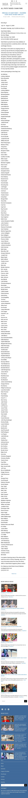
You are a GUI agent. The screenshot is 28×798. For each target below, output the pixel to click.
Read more (14, 573)
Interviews (3, 768)
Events (17, 16)
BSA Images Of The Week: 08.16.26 (7, 692)
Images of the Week (5, 771)
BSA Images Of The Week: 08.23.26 (7, 642)
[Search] (25, 701)
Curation (2, 776)
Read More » (11, 596)
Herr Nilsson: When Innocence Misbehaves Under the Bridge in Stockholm (20, 725)
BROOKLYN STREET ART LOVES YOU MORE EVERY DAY (15, 4)
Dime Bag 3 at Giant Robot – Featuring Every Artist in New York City (14, 13)
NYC (20, 16)
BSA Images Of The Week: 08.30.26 (7, 592)
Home (2, 763)
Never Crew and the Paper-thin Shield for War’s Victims (11, 626)
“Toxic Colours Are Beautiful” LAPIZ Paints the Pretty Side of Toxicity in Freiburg (20, 754)
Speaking (3, 782)
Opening (23, 16)
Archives (3, 779)
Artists (14, 16)
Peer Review (3, 774)
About (2, 766)
